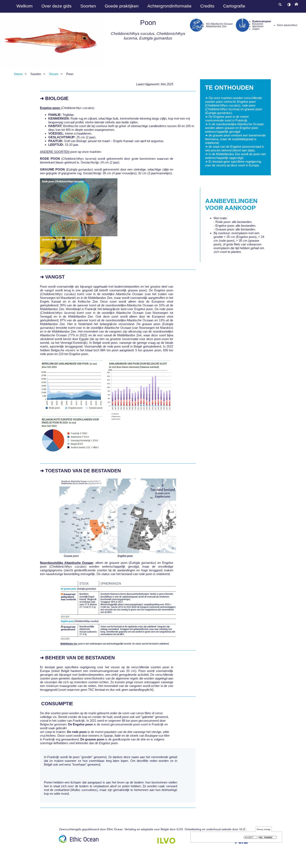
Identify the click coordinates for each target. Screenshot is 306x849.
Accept (249, 837)
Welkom (24, 6)
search (280, 4)
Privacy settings (264, 829)
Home (18, 74)
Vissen (53, 74)
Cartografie (234, 6)
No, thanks (265, 837)
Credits (207, 6)
